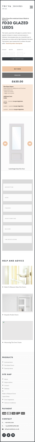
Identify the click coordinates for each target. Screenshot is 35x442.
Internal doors (8, 362)
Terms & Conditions (10, 403)
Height (4, 49)
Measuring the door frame (13, 342)
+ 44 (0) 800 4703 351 (12, 426)
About (6, 379)
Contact (6, 385)
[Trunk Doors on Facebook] (4, 435)
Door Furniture (10, 218)
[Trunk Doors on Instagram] (13, 435)
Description (9, 187)
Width (11, 49)
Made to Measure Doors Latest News (9, 395)
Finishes (8, 208)
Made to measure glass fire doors (15, 287)
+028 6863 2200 (9, 422)
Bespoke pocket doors (11, 315)
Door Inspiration (9, 399)
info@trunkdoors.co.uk (12, 429)
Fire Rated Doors (11, 239)
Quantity (20, 49)
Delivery (8, 229)
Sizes (6, 197)
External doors (8, 368)
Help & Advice (8, 382)
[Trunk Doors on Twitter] (8, 435)
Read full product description (14, 43)
